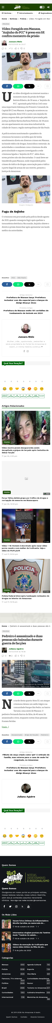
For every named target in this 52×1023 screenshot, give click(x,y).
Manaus (13, 965)
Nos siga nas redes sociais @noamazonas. (28, 900)
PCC (13, 278)
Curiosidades (13, 992)
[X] (22, 906)
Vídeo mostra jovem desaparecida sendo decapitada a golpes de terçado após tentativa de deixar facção (25, 450)
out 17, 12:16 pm (10, 602)
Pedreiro (44, 735)
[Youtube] (28, 906)
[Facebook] (24, 351)
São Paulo (22, 278)
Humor (38, 983)
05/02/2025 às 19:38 (17, 652)
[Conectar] (48, 7)
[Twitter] (10, 906)
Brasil (13, 988)
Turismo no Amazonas (38, 988)
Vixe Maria (38, 974)
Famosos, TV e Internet (13, 979)
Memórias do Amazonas (38, 997)
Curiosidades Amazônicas (38, 979)
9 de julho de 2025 (23, 950)
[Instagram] (28, 351)
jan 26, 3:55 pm (10, 456)
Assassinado (17, 735)
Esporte (38, 969)
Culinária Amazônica (38, 992)
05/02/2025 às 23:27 (17, 44)
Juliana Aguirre (16, 649)
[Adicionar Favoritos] (47, 86)
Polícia (6, 24)
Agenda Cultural (38, 965)
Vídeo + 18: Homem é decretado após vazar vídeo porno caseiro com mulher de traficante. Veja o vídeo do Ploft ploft (24, 548)
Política (13, 983)
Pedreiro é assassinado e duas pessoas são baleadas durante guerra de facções (22, 639)
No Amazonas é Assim (31, 1012)
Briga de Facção (31, 735)
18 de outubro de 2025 (24, 927)
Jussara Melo (15, 42)
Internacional (13, 997)
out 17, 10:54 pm (11, 554)
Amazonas (13, 974)
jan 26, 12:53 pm (11, 504)
